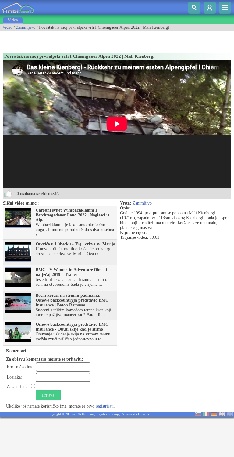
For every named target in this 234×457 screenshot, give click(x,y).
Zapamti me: (18, 386)
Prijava (48, 395)
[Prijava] (210, 8)
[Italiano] (206, 414)
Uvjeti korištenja (107, 414)
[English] (222, 414)
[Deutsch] (214, 414)
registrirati (105, 406)
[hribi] (18, 14)
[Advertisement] (71, 40)
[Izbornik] (225, 8)
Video (13, 20)
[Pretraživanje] (194, 8)
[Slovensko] (198, 414)
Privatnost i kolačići (135, 414)
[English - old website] (230, 414)
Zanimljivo (25, 27)
